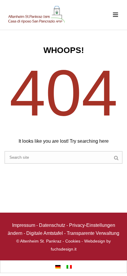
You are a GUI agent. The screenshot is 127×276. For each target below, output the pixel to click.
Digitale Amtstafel (44, 233)
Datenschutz (52, 225)
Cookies (72, 241)
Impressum (23, 225)
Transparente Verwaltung (93, 233)
